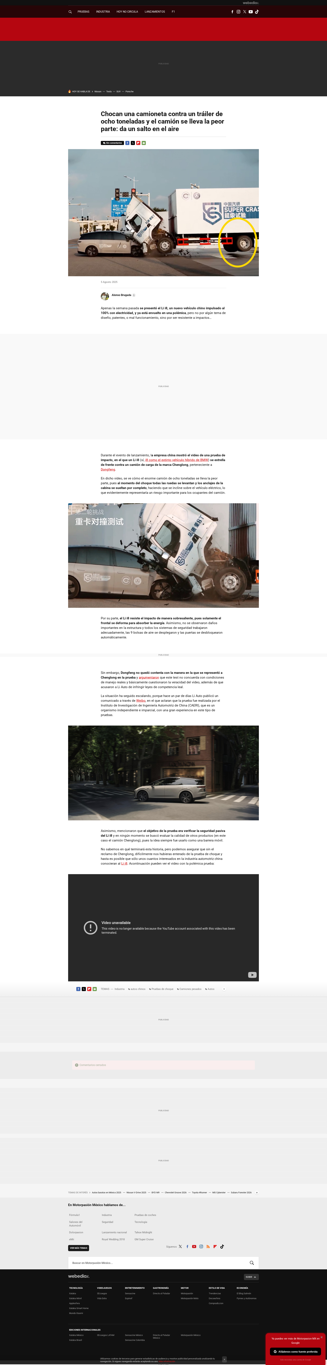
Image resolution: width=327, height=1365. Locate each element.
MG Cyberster (219, 1192)
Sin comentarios (114, 143)
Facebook (232, 12)
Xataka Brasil (75, 1340)
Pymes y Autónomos (246, 1298)
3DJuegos (102, 1293)
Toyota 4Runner (199, 1192)
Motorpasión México (190, 1335)
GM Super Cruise (144, 1239)
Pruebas (83, 11)
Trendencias (215, 1293)
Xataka (72, 1293)
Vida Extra (102, 1298)
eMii (71, 1239)
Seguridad (107, 1222)
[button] (123, 295)
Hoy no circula (127, 11)
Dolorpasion (76, 1232)
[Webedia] (251, 3)
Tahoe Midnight (143, 1232)
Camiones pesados (190, 989)
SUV (118, 91)
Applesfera (74, 1303)
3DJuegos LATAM (105, 1335)
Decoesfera (214, 1298)
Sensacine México (134, 1335)
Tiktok (257, 12)
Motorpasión (187, 1293)
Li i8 (124, 863)
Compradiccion (216, 1303)
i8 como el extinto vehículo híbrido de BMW (176, 460)
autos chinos (138, 989)
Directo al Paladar (161, 1293)
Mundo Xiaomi (76, 1313)
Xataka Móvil (75, 1298)
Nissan (98, 91)
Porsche (130, 91)
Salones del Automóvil (75, 1224)
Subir (249, 1277)
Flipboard (138, 143)
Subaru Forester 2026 (241, 1192)
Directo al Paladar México (161, 1336)
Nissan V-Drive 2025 (137, 1192)
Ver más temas (78, 1248)
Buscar (252, 1263)
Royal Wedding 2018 (113, 1239)
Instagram (238, 12)
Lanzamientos (155, 11)
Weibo (140, 701)
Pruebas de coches (145, 1215)
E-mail (144, 143)
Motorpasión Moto (189, 1298)
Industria (103, 11)
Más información (167, 1361)
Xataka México (76, 1335)
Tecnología (141, 1222)
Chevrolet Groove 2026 (176, 1192)
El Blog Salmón (244, 1293)
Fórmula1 (74, 1215)
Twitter (245, 12)
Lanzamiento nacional (114, 1232)
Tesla (109, 91)
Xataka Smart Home (79, 1308)
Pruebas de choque (162, 989)
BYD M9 (156, 1192)
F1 (173, 11)
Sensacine (130, 1293)
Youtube (251, 12)
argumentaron (149, 677)
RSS (208, 1246)
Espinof (128, 1298)
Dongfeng (108, 469)
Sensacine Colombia (135, 1340)
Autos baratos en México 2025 (107, 1192)
